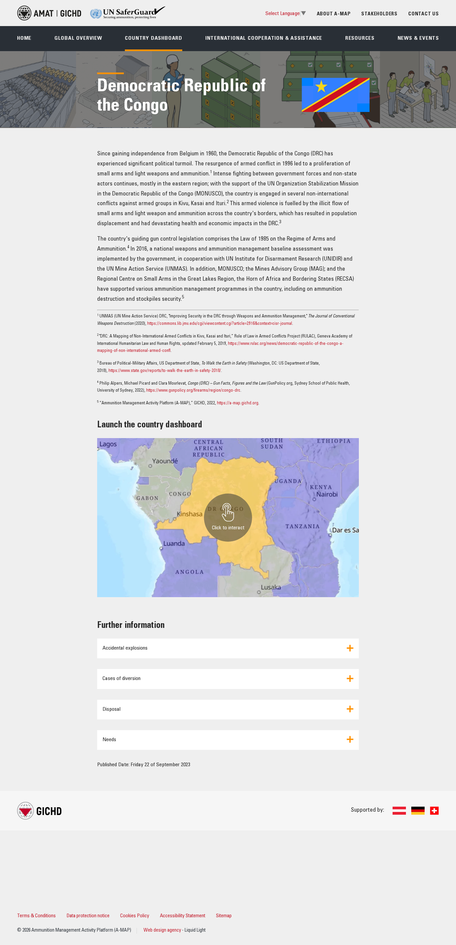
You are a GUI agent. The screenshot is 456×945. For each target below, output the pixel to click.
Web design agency (163, 930)
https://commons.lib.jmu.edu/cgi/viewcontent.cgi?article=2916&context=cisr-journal (219, 324)
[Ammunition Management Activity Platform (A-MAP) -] (49, 13)
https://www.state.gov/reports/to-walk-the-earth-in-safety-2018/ (164, 371)
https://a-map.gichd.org (237, 403)
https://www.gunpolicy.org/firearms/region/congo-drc (193, 391)
